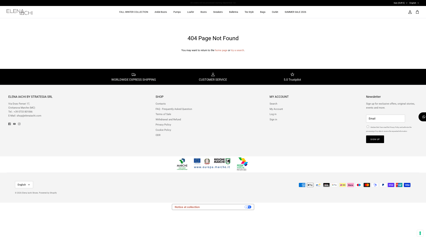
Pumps (177, 12)
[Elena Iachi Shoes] (19, 12)
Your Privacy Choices (223, 207)
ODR (158, 135)
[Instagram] (19, 124)
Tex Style (249, 12)
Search (273, 103)
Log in (273, 114)
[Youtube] (14, 124)
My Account (276, 109)
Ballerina (233, 12)
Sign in (273, 119)
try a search (237, 50)
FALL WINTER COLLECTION (133, 12)
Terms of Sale (163, 114)
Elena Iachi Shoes (30, 193)
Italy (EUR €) (399, 3)
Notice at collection (187, 207)
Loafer (190, 12)
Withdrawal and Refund (168, 119)
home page (221, 50)
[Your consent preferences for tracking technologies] (420, 233)
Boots (204, 12)
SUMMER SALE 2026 (295, 12)
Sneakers (218, 12)
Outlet (275, 12)
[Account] (409, 12)
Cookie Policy (163, 129)
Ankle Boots (161, 12)
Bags (262, 12)
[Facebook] (9, 124)
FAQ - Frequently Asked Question (174, 109)
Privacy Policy (163, 124)
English (413, 3)
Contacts (161, 103)
